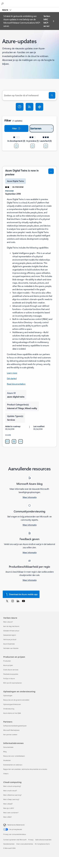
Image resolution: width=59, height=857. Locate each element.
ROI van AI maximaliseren (12, 683)
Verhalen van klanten (11, 648)
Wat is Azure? (8, 622)
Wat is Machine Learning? (12, 795)
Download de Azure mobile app (23, 594)
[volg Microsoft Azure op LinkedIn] (18, 601)
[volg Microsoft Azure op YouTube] (23, 601)
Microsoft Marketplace (11, 730)
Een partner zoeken (10, 734)
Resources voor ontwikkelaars (14, 756)
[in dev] (16, 146)
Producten (7, 661)
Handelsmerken (9, 844)
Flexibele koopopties (10, 674)
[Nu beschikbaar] (46, 146)
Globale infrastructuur (11, 631)
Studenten (7, 760)
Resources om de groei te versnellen (16, 700)
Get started (12, 378)
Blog (5, 752)
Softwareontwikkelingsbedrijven (15, 726)
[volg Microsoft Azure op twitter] (7, 601)
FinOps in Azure (9, 678)
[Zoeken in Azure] (2, 3)
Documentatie (8, 747)
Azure (5, 9)
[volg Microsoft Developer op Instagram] (12, 601)
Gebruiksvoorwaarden (43, 840)
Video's (5, 773)
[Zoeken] (52, 95)
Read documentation (16, 383)
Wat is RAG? (7, 817)
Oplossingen (7, 695)
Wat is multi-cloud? (10, 791)
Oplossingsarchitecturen (12, 704)
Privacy (30, 840)
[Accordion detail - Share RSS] (14, 441)
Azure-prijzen (8, 665)
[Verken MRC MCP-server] (39, 107)
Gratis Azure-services (10, 670)
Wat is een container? (11, 813)
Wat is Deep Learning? (11, 799)
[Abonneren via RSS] (29, 107)
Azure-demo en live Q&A (12, 713)
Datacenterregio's (9, 635)
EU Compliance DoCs (42, 844)
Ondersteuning (8, 709)
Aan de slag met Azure (11, 626)
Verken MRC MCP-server (46, 21)
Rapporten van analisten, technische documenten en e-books (25, 769)
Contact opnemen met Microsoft (14, 840)
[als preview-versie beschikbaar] (33, 146)
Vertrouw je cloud (9, 639)
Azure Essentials (9, 644)
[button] (19, 107)
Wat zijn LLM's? (8, 808)
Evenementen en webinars (12, 765)
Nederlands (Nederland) (15, 825)
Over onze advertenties (24, 844)
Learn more (12, 372)
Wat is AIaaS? (8, 804)
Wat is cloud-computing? (12, 786)
